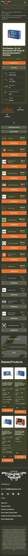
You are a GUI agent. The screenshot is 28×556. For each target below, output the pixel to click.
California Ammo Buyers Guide (11, 516)
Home (5, 12)
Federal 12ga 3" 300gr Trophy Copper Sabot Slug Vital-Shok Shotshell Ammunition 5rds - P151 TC (19, 433)
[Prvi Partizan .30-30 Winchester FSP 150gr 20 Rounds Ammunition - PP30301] (14, 34)
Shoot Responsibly (7, 519)
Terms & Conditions (7, 509)
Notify (14, 352)
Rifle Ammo (18, 12)
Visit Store (14, 143)
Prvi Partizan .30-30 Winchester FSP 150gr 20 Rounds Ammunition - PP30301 (14, 17)
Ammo (11, 12)
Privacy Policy (6, 506)
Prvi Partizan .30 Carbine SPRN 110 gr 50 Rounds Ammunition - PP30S (7, 384)
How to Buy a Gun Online (9, 512)
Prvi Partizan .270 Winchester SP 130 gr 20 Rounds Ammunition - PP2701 (7, 433)
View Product (7, 410)
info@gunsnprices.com (13, 489)
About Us (4, 503)
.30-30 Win (6, 14)
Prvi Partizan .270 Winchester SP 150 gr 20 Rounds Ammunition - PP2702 (20, 384)
